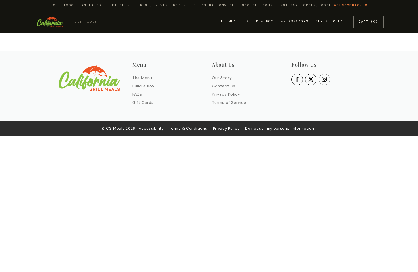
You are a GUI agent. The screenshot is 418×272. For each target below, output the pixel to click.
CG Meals (116, 128)
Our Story (222, 77)
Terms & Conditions (188, 128)
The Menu (229, 21)
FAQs (137, 94)
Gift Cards (143, 102)
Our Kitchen (329, 21)
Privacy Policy (226, 94)
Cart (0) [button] (368, 22)
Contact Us (223, 85)
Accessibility (151, 128)
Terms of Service (229, 102)
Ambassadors (294, 21)
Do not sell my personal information (279, 128)
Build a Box (260, 21)
